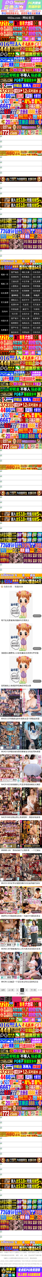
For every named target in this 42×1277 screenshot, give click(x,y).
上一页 (10, 990)
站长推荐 (4, 293)
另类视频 (36, 286)
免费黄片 (36, 318)
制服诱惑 (36, 323)
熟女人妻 (25, 318)
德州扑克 (36, 300)
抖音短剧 (15, 309)
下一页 (33, 990)
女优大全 (25, 314)
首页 (3, 990)
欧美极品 (25, 277)
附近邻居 (15, 291)
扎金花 (25, 305)
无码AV (5, 311)
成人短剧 (36, 328)
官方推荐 (4, 302)
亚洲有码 (15, 277)
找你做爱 (36, 291)
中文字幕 (25, 281)
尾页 (22, 994)
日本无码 (36, 272)
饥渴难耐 (25, 291)
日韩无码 (36, 332)
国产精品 (15, 272)
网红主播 (25, 272)
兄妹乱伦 (25, 328)
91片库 (15, 314)
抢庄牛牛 (25, 300)
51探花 (37, 309)
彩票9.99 (15, 305)
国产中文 (15, 328)
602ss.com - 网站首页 (21, 17)
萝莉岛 (36, 314)
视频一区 (4, 275)
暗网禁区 (15, 323)
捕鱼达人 (15, 300)
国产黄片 (15, 318)
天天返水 (36, 305)
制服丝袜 (25, 286)
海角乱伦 (25, 323)
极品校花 (15, 332)
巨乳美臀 (36, 281)
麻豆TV (26, 309)
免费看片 (4, 330)
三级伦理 (15, 281)
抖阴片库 (4, 321)
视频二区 (4, 284)
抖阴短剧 (25, 332)
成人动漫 (36, 277)
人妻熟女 (15, 286)
